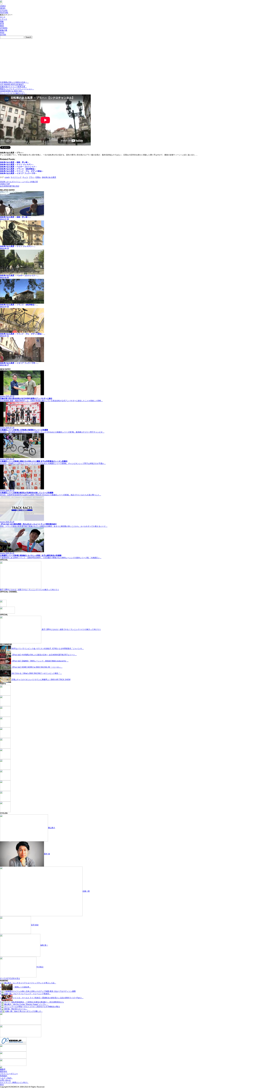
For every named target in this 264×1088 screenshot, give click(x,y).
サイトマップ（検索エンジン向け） (14, 1082)
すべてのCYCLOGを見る (10, 978)
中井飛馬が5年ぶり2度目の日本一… (14, 82)
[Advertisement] (132, 60)
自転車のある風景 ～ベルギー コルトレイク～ (18, 167)
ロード (2, 17)
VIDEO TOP (5, 184)
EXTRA (3, 35)
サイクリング (16, 177)
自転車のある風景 (49, 177)
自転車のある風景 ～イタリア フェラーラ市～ (18, 173)
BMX (2, 26)
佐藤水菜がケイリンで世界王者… (13, 87)
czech (7, 177)
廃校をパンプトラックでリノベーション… (17, 89)
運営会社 (3, 1071)
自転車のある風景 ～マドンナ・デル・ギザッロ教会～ (21, 171)
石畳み (38, 177)
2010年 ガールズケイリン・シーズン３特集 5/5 (19, 182)
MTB (2, 24)
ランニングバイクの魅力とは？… (13, 93)
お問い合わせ (5, 1080)
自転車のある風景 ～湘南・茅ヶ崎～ (14, 162)
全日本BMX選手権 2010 (9, 186)
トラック (3, 19)
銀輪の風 (3, 30)
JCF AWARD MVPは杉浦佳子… (13, 84)
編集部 (2, 1069)
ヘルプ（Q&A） (6, 1078)
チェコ (25, 177)
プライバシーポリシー (9, 1074)
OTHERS (3, 28)
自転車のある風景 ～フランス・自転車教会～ (18, 169)
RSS (2, 1085)
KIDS (2, 32)
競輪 (2, 21)
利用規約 (3, 1076)
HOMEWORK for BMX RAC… (12, 91)
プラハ (31, 177)
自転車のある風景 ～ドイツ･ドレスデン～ (17, 164)
